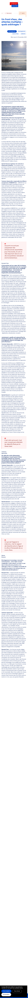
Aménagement (12, 31)
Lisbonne (23, 33)
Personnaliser (6, 994)
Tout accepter (6, 991)
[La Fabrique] (14, 4)
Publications (9, 13)
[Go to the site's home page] (2, 13)
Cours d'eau (15, 33)
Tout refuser (17, 991)
